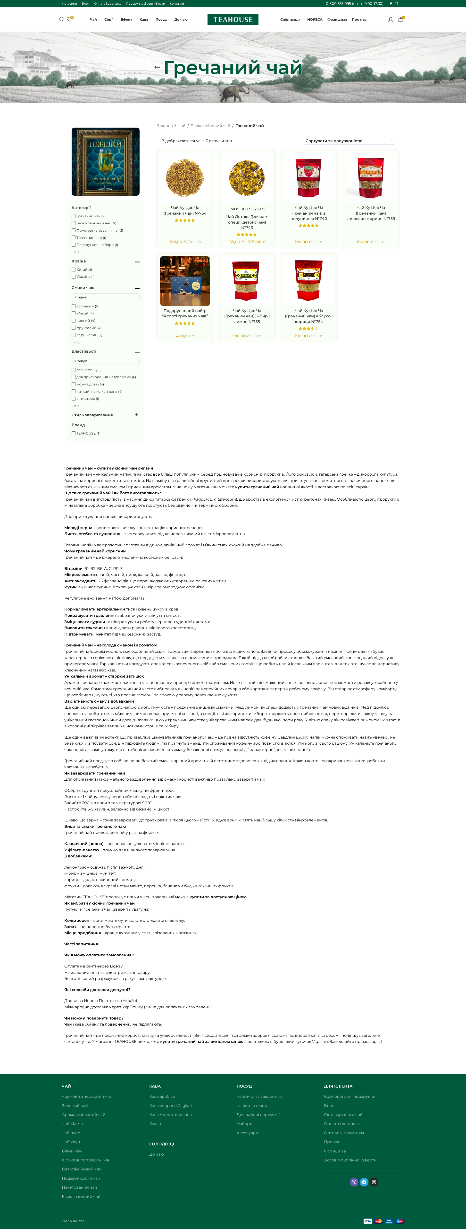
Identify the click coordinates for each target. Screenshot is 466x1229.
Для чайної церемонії (258, 1114)
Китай (81, 269)
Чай (181, 125)
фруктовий (86, 328)
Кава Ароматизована (170, 1114)
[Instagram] (374, 1182)
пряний (83, 320)
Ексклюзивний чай (81, 1196)
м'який (82, 313)
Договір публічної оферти (350, 1160)
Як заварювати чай (343, 1114)
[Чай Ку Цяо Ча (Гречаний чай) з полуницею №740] (309, 178)
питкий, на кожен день (96, 391)
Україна (83, 276)
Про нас (332, 1142)
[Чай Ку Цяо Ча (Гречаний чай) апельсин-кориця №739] (371, 178)
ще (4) (76, 406)
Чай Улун (71, 1142)
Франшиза (335, 1151)
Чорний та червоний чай (87, 1096)
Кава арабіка (162, 1096)
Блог (329, 1105)
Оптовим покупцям (344, 1133)
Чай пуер (71, 1133)
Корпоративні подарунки (349, 1096)
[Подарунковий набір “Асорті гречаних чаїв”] (185, 281)
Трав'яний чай (89, 237)
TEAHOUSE (86, 433)
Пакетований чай (79, 1187)
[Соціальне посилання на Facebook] (390, 3)
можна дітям (87, 384)
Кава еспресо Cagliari (170, 1105)
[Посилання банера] (106, 162)
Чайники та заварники (259, 1096)
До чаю (156, 1154)
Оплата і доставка (342, 1123)
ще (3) (76, 252)
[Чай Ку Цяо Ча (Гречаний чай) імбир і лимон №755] (247, 281)
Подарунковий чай (81, 1178)
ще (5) (76, 342)
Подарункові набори (95, 245)
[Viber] (354, 1182)
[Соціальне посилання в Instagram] (396, 3)
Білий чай (72, 1151)
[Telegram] (364, 1182)
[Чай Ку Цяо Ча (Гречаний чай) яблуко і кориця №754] (309, 281)
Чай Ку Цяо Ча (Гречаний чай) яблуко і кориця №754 (309, 316)
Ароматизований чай (83, 1114)
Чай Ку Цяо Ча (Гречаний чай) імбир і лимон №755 (247, 316)
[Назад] (157, 67)
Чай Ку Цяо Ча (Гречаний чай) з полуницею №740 (309, 213)
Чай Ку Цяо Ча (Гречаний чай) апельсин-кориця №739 (370, 213)
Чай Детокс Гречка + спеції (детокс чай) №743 (246, 222)
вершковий (87, 335)
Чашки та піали (252, 1105)
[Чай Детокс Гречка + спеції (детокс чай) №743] (247, 178)
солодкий (85, 306)
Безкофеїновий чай (93, 223)
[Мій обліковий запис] (391, 19)
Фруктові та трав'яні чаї (97, 230)
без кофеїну (87, 370)
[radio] (234, 209)
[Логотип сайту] (233, 19)
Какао (155, 1123)
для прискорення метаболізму (103, 377)
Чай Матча (72, 1123)
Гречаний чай (88, 216)
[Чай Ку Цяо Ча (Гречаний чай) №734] (185, 178)
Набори (244, 1123)
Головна (165, 125)
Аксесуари (247, 1133)
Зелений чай (75, 1105)
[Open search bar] (61, 19)
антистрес (85, 398)
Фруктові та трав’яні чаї (85, 1160)
